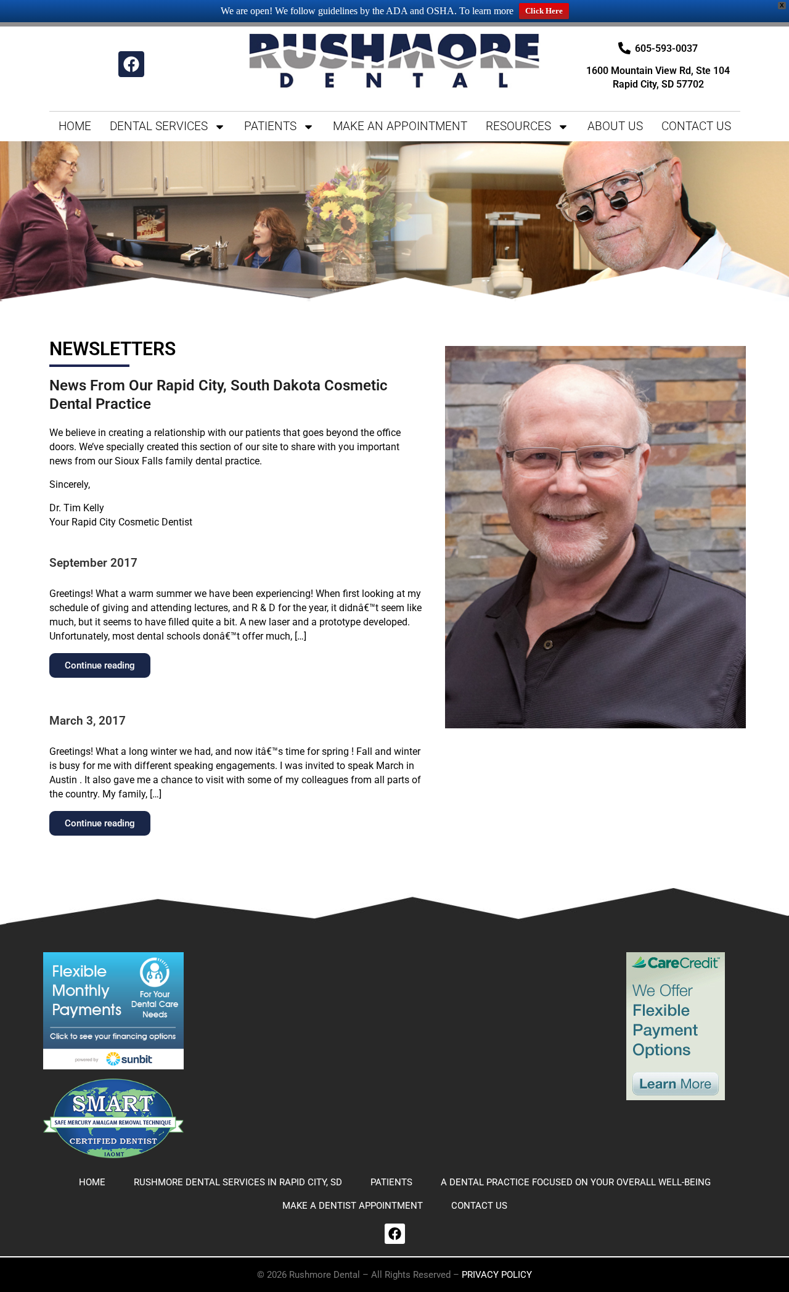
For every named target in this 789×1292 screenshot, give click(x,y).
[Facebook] (131, 64)
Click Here (544, 10)
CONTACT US (696, 126)
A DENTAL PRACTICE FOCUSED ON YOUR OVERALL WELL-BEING (576, 1182)
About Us (615, 126)
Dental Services (159, 126)
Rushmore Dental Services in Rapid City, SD (238, 1182)
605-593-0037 (666, 48)
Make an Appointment (400, 126)
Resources (518, 126)
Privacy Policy (497, 1274)
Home (75, 126)
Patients (270, 126)
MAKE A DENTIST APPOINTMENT (352, 1205)
